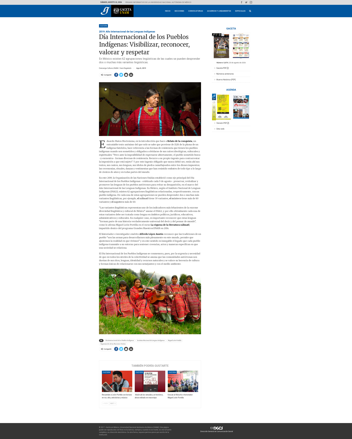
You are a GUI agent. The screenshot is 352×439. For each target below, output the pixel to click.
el (138, 198)
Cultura (103, 26)
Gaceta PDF (221, 68)
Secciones (179, 11)
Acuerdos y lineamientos (219, 11)
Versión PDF (221, 123)
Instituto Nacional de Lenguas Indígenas (151, 340)
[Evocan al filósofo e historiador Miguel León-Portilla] (183, 381)
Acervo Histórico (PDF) (225, 80)
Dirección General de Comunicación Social (216, 431)
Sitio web (219, 129)
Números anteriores (224, 74)
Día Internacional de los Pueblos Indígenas (119, 340)
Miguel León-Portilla (174, 340)
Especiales (240, 11)
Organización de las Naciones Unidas (113, 344)
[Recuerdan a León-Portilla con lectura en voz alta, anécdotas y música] (117, 381)
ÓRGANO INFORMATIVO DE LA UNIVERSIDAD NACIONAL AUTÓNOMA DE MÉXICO (158, 2)
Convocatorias (195, 11)
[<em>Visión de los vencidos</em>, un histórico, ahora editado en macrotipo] (150, 381)
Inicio (167, 11)
